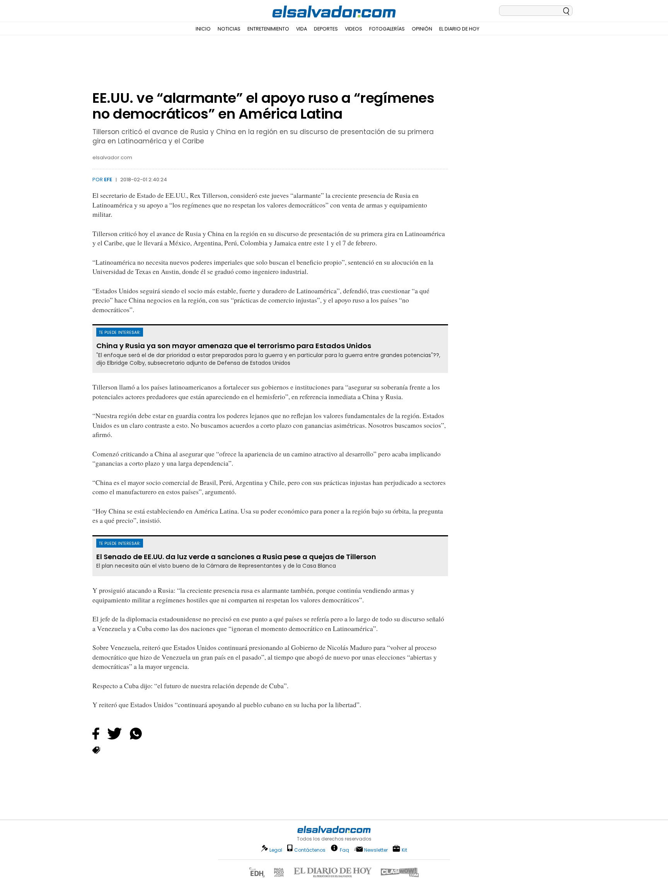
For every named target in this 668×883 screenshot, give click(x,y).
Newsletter (376, 850)
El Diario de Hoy (459, 29)
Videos (353, 29)
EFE (108, 179)
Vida (301, 29)
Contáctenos (309, 850)
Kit (404, 849)
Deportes (326, 29)
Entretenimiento (268, 29)
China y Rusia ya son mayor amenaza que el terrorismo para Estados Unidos (233, 346)
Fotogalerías (387, 29)
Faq (344, 849)
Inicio (203, 29)
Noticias (229, 29)
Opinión (422, 29)
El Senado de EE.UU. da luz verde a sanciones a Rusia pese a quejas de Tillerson (236, 557)
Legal (275, 850)
